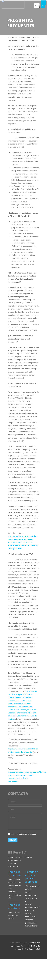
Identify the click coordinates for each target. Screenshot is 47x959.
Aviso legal (25, 946)
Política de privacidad (31, 949)
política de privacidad (27, 834)
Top (42, 954)
